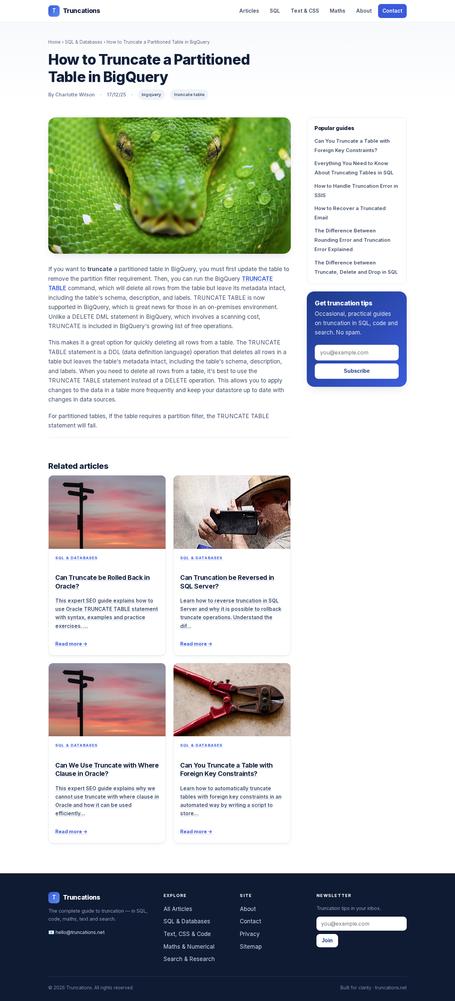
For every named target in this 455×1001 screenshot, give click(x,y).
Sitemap (251, 946)
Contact (392, 11)
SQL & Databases (83, 42)
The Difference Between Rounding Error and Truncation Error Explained (352, 240)
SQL (275, 11)
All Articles (178, 909)
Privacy (250, 934)
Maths (337, 11)
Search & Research (189, 959)
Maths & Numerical (189, 946)
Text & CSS (305, 11)
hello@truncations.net (80, 932)
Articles (249, 11)
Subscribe (357, 371)
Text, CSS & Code (187, 934)
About (364, 11)
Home (54, 42)
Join (327, 940)
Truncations (76, 11)
